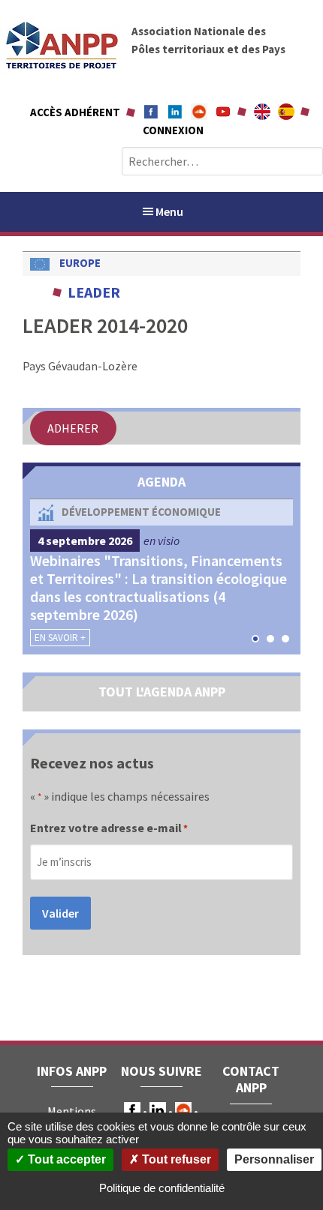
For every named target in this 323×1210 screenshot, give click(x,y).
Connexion (173, 130)
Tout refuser (175, 1159)
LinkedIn (157, 1110)
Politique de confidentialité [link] (162, 1188)
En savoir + (60, 637)
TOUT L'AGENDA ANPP (161, 691)
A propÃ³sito (286, 111)
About (262, 111)
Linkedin (175, 111)
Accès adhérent (75, 112)
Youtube (223, 111)
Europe (80, 263)
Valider (60, 913)
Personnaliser (274, 1159)
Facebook (151, 111)
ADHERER (72, 428)
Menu (169, 211)
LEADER (94, 292)
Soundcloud (199, 111)
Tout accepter (65, 1159)
